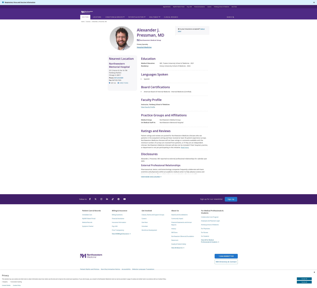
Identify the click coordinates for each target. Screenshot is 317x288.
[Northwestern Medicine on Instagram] (101, 199)
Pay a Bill (189, 7)
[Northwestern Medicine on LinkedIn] (107, 199)
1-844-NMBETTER (226, 256)
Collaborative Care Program (209, 217)
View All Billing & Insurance (121, 234)
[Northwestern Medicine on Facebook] (90, 199)
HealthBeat (153, 17)
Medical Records (87, 222)
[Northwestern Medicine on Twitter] (95, 199)
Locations (97, 17)
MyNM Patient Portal (178, 7)
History (173, 229)
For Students (205, 236)
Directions (124, 83)
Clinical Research (171, 17)
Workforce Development (149, 230)
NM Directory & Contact (226, 262)
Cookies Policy (17, 285)
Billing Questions (117, 215)
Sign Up (231, 199)
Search (229, 17)
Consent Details (6, 285)
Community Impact (177, 218)
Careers (209, 7)
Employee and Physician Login (210, 221)
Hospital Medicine (144, 47)
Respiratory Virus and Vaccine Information (20, 2)
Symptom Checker (87, 226)
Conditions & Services (114, 17)
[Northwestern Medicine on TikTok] (113, 199)
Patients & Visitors (136, 17)
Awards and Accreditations (179, 215)
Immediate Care (87, 215)
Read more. (185, 147)
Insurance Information (119, 222)
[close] (314, 2)
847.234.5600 (118, 78)
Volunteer (145, 226)
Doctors (85, 17)
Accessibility (126, 269)
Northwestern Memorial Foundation (182, 236)
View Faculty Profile (148, 107)
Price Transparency (118, 230)
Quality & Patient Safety (178, 244)
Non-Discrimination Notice (110, 269)
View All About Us (177, 248)
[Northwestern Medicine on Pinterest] (118, 199)
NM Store (174, 232)
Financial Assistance (199, 7)
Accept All (304, 278)
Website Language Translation (143, 269)
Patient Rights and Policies (89, 269)
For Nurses (204, 232)
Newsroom (174, 240)
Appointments (167, 7)
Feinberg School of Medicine (221, 7)
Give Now (234, 7)
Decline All (304, 282)
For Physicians (205, 228)
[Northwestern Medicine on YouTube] (124, 199)
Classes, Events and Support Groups (153, 215)
